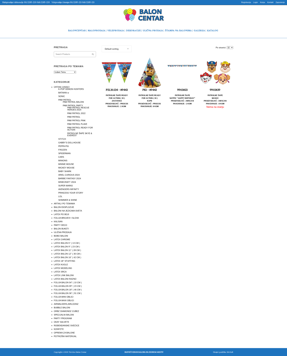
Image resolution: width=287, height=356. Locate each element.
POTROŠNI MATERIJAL (65, 336)
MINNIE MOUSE (66, 164)
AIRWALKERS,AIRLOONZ (66, 304)
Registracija (246, 2)
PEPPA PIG (63, 146)
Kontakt (270, 2)
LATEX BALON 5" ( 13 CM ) (67, 243)
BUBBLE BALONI (62, 307)
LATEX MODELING (63, 268)
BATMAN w (63, 92)
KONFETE (59, 329)
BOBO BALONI (61, 236)
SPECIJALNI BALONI (64, 315)
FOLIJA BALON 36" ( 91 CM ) (68, 293)
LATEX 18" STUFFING (64, 261)
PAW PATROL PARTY (73, 105)
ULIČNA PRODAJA (63, 232)
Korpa (262, 2)
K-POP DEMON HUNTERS (71, 89)
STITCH (62, 139)
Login (255, 2)
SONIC (61, 96)
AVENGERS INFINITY (68, 189)
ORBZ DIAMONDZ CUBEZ (66, 311)
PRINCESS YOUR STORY (70, 193)
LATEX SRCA (60, 272)
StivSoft (230, 352)
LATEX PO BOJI (61, 214)
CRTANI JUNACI (62, 87)
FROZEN (62, 150)
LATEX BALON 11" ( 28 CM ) (67, 250)
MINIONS (62, 160)
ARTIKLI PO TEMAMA (64, 203)
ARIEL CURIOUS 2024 (69, 175)
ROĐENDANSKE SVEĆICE (66, 325)
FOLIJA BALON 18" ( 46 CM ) (68, 289)
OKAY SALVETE (61, 322)
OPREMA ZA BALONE (64, 332)
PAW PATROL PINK (76, 120)
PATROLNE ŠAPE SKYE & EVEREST (79, 134)
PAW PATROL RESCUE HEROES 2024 (78, 108)
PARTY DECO (60, 225)
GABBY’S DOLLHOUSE (69, 142)
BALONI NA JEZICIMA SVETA (68, 211)
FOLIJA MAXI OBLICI (64, 300)
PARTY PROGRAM (63, 318)
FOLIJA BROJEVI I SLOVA (66, 218)
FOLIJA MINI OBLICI (63, 297)
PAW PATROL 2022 (76, 113)
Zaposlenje (280, 2)
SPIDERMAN (64, 153)
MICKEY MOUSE (66, 167)
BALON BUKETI (61, 228)
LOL (60, 196)
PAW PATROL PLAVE (77, 124)
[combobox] (117, 49)
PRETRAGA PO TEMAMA (69, 66)
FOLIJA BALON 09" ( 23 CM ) (68, 286)
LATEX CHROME (62, 239)
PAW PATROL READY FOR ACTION (80, 128)
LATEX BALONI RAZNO (65, 279)
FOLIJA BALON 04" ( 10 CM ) (68, 282)
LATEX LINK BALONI (64, 275)
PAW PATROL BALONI (73, 102)
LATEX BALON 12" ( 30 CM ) (67, 254)
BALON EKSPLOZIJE (64, 207)
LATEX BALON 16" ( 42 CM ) (67, 257)
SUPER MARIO (65, 185)
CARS (61, 157)
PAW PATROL (64, 100)
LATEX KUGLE (61, 264)
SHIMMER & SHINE (67, 200)
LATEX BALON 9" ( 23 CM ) (67, 246)
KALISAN (58, 221)
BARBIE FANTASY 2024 (69, 178)
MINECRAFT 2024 (67, 182)
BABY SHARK (64, 171)
